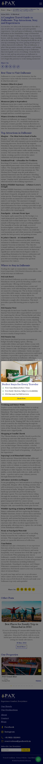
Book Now (21, 398)
